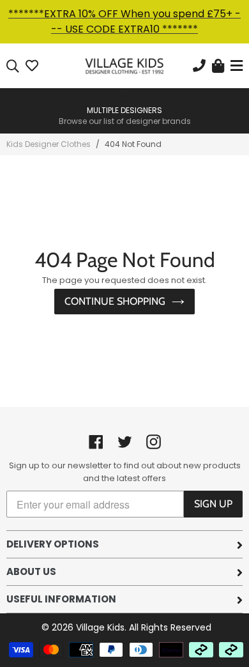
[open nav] (235, 66)
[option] (124, 110)
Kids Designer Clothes (48, 144)
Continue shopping (114, 301)
